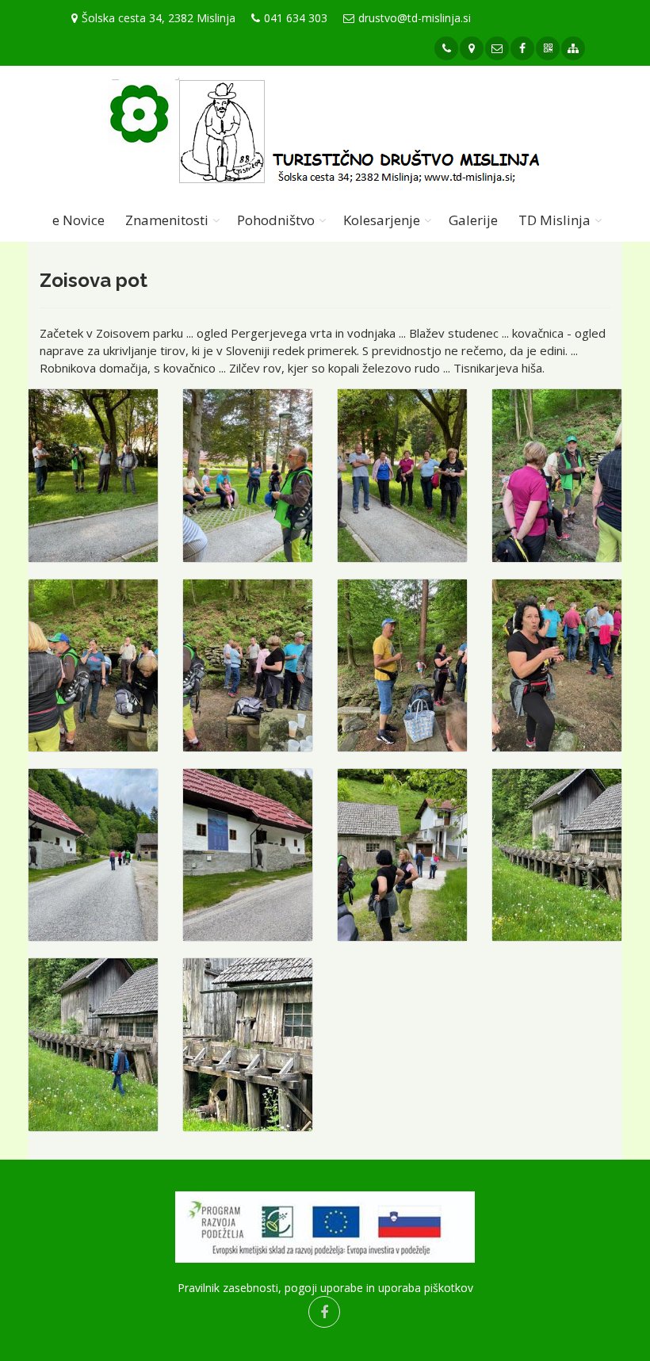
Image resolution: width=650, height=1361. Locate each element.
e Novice (78, 220)
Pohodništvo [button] (276, 220)
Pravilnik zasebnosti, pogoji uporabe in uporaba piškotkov (325, 1287)
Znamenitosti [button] (166, 220)
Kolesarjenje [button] (381, 220)
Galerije (473, 220)
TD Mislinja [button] (554, 220)
